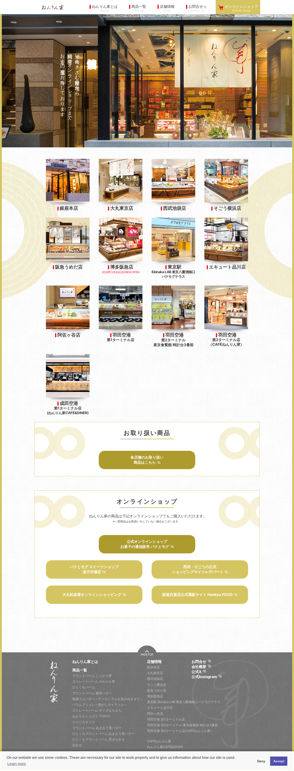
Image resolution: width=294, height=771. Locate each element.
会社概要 (199, 666)
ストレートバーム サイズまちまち (97, 710)
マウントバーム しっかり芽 (92, 676)
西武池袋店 (155, 679)
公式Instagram (204, 676)
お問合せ (199, 661)
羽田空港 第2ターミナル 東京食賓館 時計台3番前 (182, 725)
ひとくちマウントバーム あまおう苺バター (103, 733)
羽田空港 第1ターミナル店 (166, 719)
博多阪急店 (155, 696)
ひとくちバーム (83, 687)
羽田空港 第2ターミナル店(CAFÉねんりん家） (180, 731)
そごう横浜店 (156, 685)
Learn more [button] (16, 764)
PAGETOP (147, 654)
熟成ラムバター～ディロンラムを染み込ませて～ (107, 699)
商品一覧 (79, 670)
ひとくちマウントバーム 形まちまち (98, 739)
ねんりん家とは (85, 661)
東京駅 (183, 702)
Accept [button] (278, 761)
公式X (196, 671)
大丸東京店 (155, 673)
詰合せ (77, 745)
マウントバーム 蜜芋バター (92, 693)
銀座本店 (153, 667)
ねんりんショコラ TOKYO (91, 716)
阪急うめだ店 (156, 690)
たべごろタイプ (83, 722)
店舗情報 (154, 661)
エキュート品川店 (160, 707)
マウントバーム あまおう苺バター (97, 728)
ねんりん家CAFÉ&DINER (165, 747)
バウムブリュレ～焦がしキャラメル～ (99, 705)
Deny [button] (261, 761)
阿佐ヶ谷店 (155, 713)
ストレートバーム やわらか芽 (93, 681)
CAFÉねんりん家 (159, 741)
